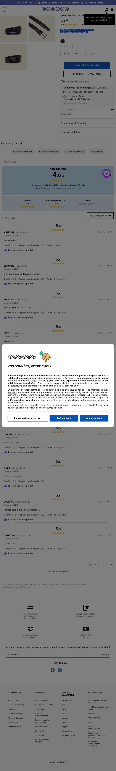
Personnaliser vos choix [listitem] (28, 418)
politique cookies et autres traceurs (44, 407)
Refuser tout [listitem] (64, 418)
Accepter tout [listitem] (94, 418)
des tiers (12, 392)
